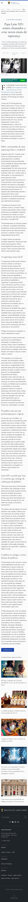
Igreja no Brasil (17, 875)
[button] (14, 896)
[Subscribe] (25, 817)
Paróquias (4, 859)
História (3, 852)
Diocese (3, 847)
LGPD (13, 852)
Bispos (8, 852)
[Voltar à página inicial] (14, 2)
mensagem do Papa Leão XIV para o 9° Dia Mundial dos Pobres (14, 89)
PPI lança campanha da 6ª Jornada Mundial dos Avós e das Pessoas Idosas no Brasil (14, 683)
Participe (23, 80)
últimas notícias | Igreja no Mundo (11, 657)
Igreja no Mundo (5, 878)
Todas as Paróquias (6, 864)
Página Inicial (8, 650)
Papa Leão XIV (15, 878)
